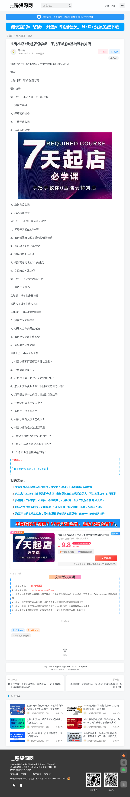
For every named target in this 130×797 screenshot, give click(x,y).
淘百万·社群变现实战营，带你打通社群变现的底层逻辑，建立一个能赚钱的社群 (60, 513)
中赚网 (24, 773)
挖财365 (14, 773)
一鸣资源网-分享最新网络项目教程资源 (26, 778)
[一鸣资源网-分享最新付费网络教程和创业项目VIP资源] (21, 5)
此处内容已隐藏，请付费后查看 (31, 468)
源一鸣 (21, 50)
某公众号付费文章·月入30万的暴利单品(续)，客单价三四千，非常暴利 (44, 707)
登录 (106, 5)
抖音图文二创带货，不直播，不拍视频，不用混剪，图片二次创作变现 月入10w (59, 500)
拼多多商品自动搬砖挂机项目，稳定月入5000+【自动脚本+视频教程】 (55, 487)
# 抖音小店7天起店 (21, 635)
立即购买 (106, 558)
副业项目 (34, 630)
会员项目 (20, 35)
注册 (113, 5)
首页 (10, 35)
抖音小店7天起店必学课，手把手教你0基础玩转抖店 (50, 43)
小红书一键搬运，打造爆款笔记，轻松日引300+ (44, 735)
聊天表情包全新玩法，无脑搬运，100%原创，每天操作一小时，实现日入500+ (59, 507)
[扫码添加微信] (123, 770)
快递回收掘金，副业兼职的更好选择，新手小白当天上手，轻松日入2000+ (100, 736)
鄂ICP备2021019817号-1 (55, 778)
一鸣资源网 (36, 773)
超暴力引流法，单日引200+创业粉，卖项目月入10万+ (44, 721)
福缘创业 (48, 773)
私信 (116, 51)
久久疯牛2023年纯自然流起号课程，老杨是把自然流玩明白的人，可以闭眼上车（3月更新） (67, 493)
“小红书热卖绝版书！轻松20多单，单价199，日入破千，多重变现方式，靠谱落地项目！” (101, 722)
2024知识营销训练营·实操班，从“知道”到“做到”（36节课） (101, 707)
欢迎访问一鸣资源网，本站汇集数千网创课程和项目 (67, 16)
